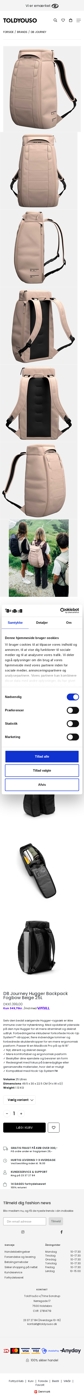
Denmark (44, 1391)
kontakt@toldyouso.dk (42, 1324)
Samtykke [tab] (15, 622)
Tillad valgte (42, 770)
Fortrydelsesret (14, 1277)
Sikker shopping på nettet (21, 1267)
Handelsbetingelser (17, 1252)
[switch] (73, 710)
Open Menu (78, 20)
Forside (8, 32)
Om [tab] (69, 622)
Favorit (40, 1385)
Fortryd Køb (16, 1381)
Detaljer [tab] (42, 622)
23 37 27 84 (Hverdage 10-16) (42, 1320)
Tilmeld (56, 1221)
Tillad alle (42, 756)
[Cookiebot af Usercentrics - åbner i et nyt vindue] (60, 610)
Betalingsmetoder (16, 1262)
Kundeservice (13, 1272)
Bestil (55, 1381)
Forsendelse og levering (20, 1257)
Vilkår (67, 1381)
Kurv (31, 1381)
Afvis (42, 784)
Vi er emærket (38, 5)
